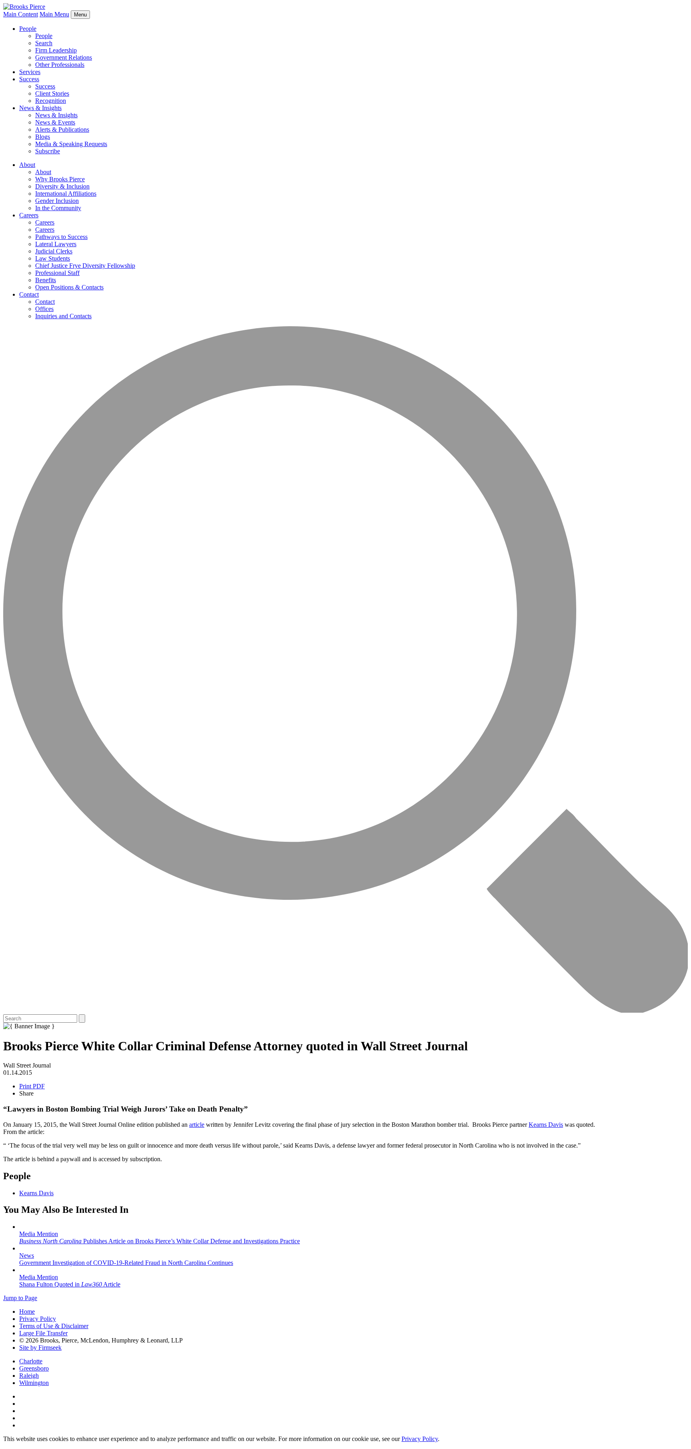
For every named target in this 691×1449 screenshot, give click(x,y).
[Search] (345, 1010)
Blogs (42, 136)
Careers (28, 215)
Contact (29, 294)
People (27, 28)
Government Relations (63, 57)
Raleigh (29, 1375)
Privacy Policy (37, 1318)
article (196, 1124)
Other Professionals (59, 64)
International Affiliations (65, 193)
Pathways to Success (61, 236)
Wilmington (34, 1382)
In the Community (58, 208)
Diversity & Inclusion (62, 186)
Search (43, 43)
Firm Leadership (56, 50)
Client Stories (52, 93)
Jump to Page (20, 1297)
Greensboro (34, 1368)
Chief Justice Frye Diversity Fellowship (85, 265)
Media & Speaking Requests (71, 143)
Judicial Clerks (53, 251)
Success (29, 79)
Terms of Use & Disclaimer (53, 1326)
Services (29, 71)
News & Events (55, 122)
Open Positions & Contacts (69, 287)
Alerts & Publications (62, 129)
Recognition (50, 100)
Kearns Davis (546, 1124)
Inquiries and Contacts (63, 316)
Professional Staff (57, 272)
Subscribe (47, 151)
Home (27, 1311)
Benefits (45, 280)
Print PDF (32, 1086)
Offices (44, 308)
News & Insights (40, 107)
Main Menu (54, 14)
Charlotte (30, 1361)
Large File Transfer (43, 1333)
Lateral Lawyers (55, 244)
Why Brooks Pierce (60, 179)
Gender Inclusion (57, 200)
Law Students (52, 258)
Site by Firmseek (40, 1347)
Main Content (20, 14)
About (27, 164)
